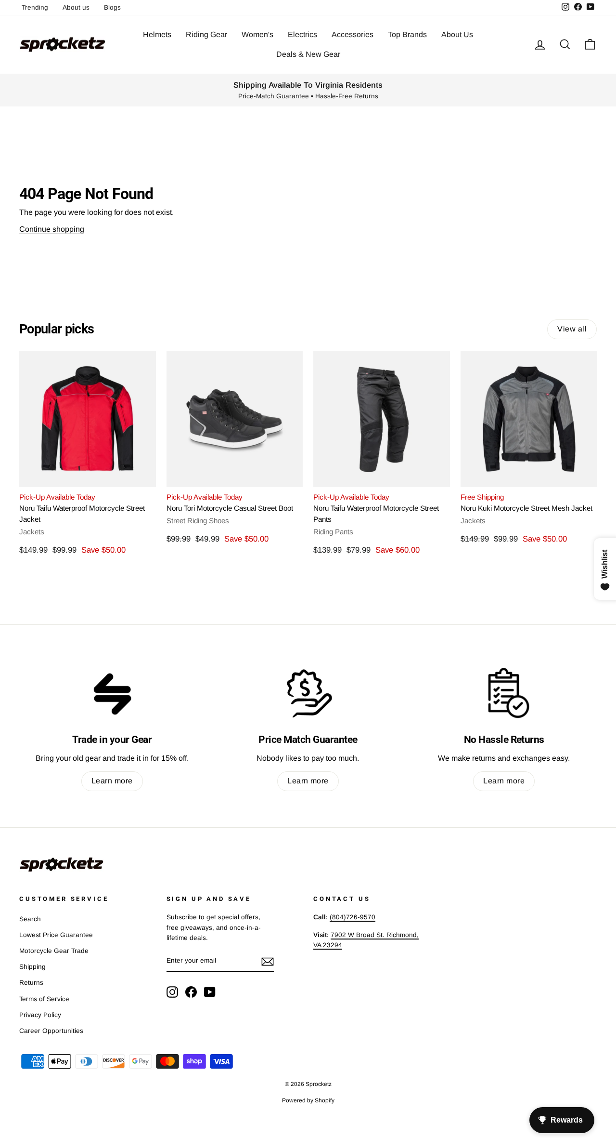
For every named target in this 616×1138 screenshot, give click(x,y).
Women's (257, 34)
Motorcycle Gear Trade (54, 950)
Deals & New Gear (308, 54)
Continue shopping (51, 229)
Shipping (32, 966)
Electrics (302, 34)
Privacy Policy (40, 1015)
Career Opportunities (51, 1030)
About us (76, 7)
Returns (31, 982)
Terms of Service (44, 999)
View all (572, 329)
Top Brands (407, 34)
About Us (457, 34)
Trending (35, 7)
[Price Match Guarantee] (307, 693)
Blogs (112, 7)
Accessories (352, 34)
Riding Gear (206, 34)
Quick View (87, 475)
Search (30, 919)
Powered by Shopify (308, 1100)
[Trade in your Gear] (112, 693)
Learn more (112, 781)
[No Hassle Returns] (504, 693)
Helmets (157, 34)
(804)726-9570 (352, 917)
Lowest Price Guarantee (56, 935)
